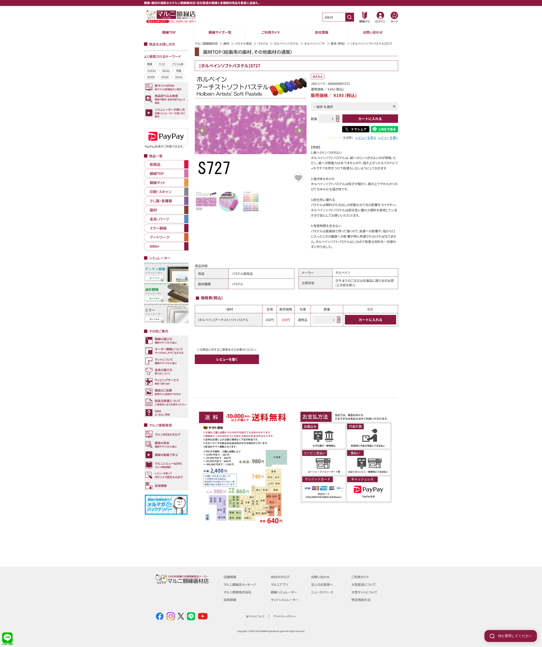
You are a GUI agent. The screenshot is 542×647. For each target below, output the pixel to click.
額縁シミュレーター (284, 592)
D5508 (151, 76)
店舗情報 (230, 577)
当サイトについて (255, 616)
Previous (202, 130)
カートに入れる (370, 118)
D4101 (179, 76)
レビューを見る (365, 137)
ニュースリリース (322, 592)
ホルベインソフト (314, 43)
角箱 (178, 70)
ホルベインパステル (286, 43)
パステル (262, 43)
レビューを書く (388, 137)
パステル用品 (243, 43)
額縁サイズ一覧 (220, 32)
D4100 (165, 76)
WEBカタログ (280, 577)
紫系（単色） (338, 43)
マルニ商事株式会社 (237, 592)
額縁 (149, 63)
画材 (226, 43)
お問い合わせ (373, 32)
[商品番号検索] (349, 17)
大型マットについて (364, 592)
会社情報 (321, 32)
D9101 (166, 70)
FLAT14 (151, 70)
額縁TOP (169, 32)
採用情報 (230, 599)
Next (299, 130)
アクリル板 (177, 63)
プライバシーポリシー (284, 616)
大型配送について (363, 584)
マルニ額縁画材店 (206, 43)
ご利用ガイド (270, 32)
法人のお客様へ (322, 584)
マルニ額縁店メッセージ (240, 584)
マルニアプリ (279, 584)
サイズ (162, 63)
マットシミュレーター (285, 599)
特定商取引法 (361, 599)
